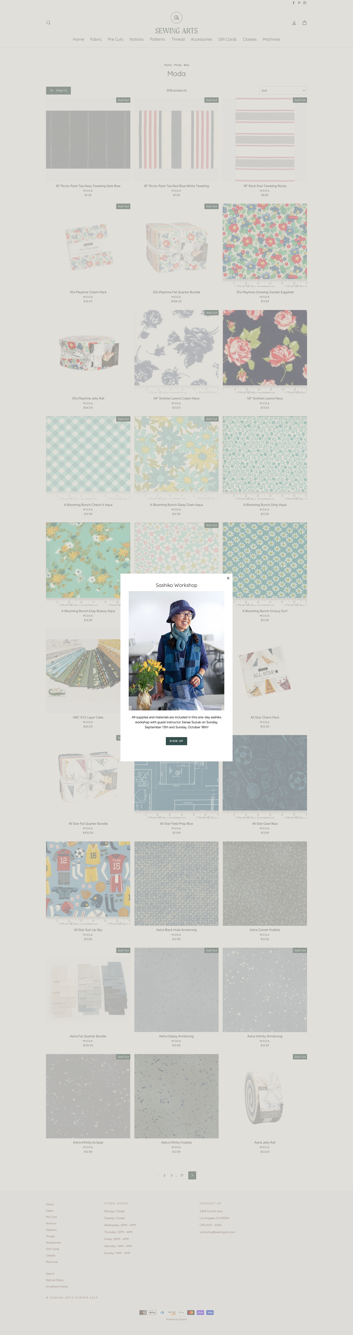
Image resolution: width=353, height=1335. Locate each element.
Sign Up (176, 741)
